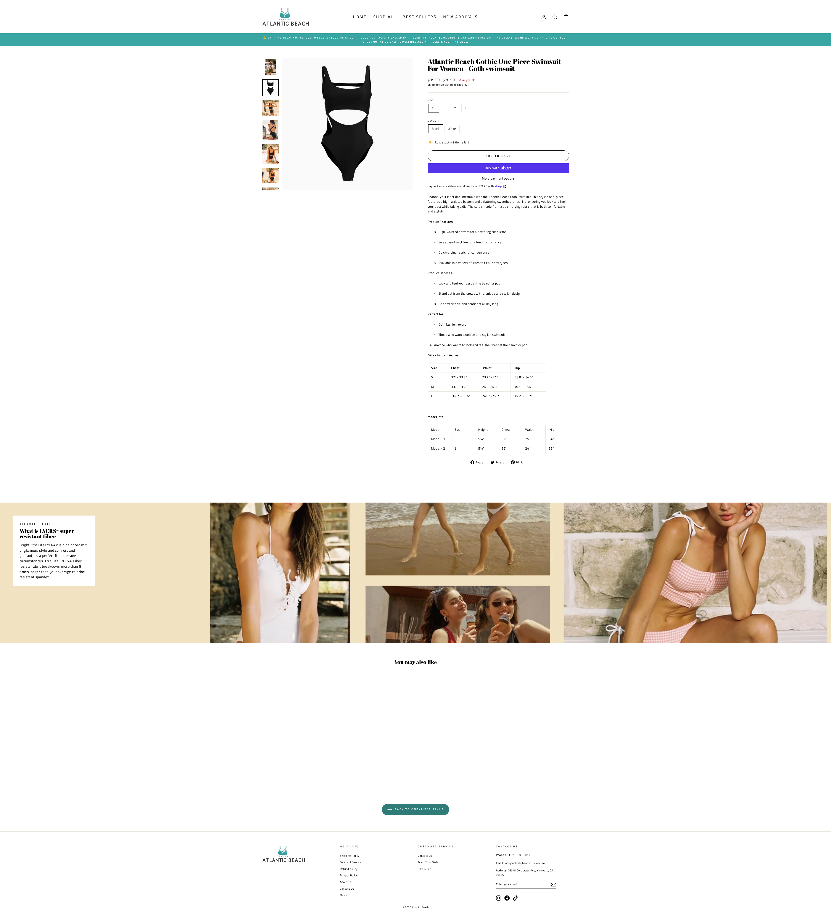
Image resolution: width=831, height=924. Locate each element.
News (343, 895)
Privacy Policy (349, 875)
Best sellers (419, 17)
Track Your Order (429, 862)
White (452, 128)
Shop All (384, 17)
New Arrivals (460, 17)
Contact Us (347, 889)
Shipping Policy (349, 856)
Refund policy (348, 869)
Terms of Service (350, 862)
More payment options (498, 178)
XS (433, 107)
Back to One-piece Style (418, 809)
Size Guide (424, 869)
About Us (346, 882)
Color (433, 121)
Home (360, 17)
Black (436, 128)
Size (432, 100)
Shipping (433, 85)
